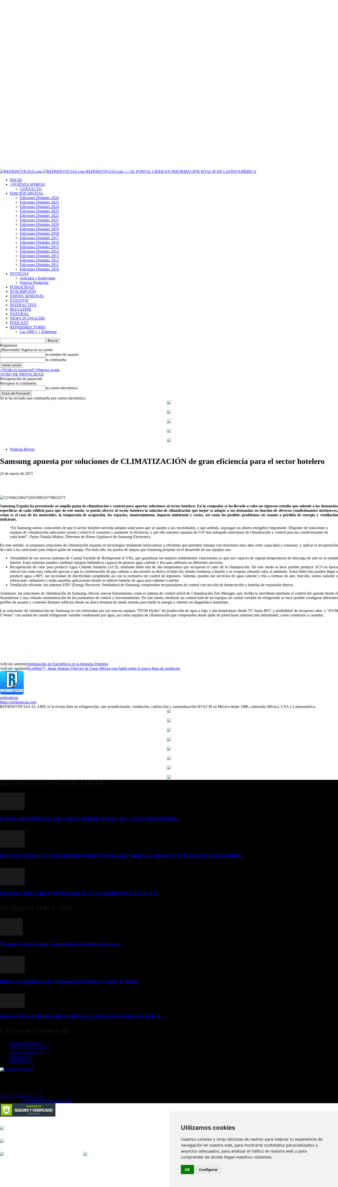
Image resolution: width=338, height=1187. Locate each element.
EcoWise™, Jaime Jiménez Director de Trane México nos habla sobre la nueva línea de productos (104, 668)
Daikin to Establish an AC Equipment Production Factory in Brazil (68, 981)
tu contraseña (56, 360)
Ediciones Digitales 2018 (39, 233)
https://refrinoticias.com (18, 702)
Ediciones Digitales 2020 (39, 224)
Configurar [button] (208, 1169)
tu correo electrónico (62, 388)
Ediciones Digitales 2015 (39, 247)
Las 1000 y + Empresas (38, 332)
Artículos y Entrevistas (37, 278)
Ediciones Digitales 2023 (39, 211)
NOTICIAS (19, 274)
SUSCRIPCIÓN (23, 291)
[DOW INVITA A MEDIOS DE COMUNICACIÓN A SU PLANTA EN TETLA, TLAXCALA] (12, 1006)
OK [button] (187, 1169)
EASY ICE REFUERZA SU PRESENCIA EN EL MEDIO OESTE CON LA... (80, 893)
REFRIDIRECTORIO (28, 327)
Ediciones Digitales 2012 (39, 260)
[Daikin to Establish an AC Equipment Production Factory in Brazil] (12, 972)
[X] (26, 481)
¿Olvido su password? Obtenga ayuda (29, 370)
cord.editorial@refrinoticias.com (46, 1101)
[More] (44, 481)
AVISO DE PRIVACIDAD (22, 374)
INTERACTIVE (23, 305)
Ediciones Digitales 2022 (39, 215)
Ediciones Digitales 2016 (39, 242)
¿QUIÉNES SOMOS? (28, 184)
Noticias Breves (22, 449)
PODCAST (19, 323)
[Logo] (21, 171)
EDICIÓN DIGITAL (27, 193)
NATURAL (19, 314)
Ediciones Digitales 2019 (39, 229)
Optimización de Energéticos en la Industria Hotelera (67, 664)
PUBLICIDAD (22, 287)
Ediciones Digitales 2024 (39, 207)
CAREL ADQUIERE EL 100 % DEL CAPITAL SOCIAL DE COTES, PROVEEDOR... (90, 818)
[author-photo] (12, 693)
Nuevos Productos (34, 282)
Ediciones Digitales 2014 (39, 251)
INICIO (16, 180)
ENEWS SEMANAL (27, 296)
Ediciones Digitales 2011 (39, 265)
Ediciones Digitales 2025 (39, 202)
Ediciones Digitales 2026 (39, 198)
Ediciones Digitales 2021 (39, 220)
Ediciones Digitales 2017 (39, 238)
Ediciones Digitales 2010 (39, 269)
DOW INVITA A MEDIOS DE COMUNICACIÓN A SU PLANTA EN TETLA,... (83, 1016)
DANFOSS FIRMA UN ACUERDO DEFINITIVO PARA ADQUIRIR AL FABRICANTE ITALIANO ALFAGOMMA (120, 855)
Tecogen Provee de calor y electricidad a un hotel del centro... (61, 943)
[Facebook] (8, 481)
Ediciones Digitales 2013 (39, 256)
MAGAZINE (20, 309)
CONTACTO (31, 189)
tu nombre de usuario (62, 354)
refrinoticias (9, 698)
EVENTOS (19, 300)
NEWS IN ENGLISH (27, 318)
